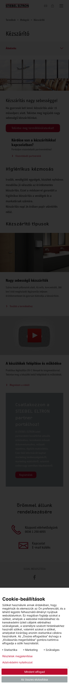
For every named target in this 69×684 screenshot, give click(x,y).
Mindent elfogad (34, 671)
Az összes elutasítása (34, 679)
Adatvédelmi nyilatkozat (17, 662)
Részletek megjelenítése (17, 656)
